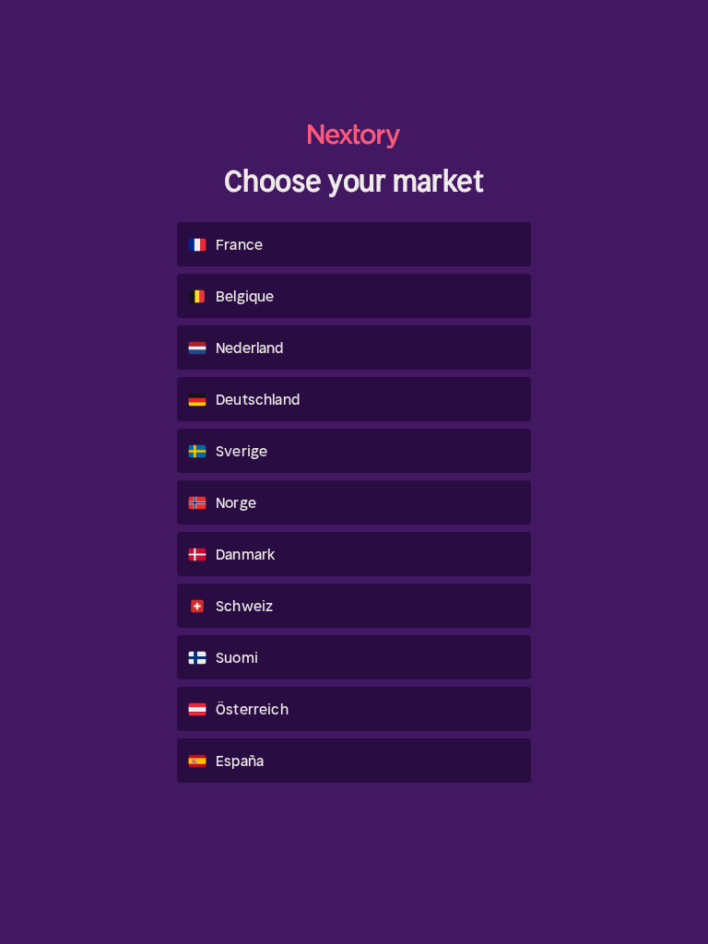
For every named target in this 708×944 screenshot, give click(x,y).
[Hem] (354, 136)
